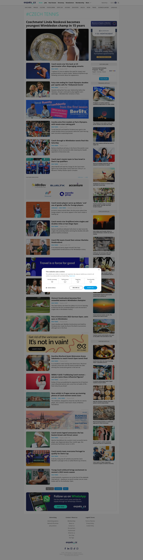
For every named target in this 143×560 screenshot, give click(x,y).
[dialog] (71, 280)
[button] (51, 288)
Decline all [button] (76, 287)
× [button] (98, 269)
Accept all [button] (90, 287)
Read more (72, 276)
